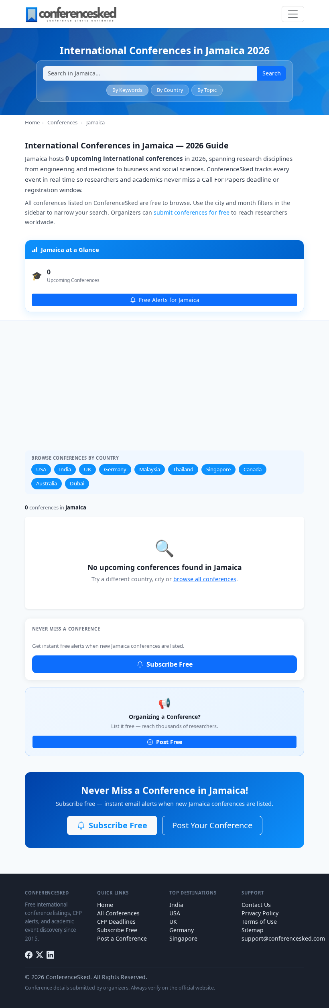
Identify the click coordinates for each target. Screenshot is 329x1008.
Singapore (218, 469)
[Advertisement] (164, 381)
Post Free (168, 742)
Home (32, 122)
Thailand (183, 469)
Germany (115, 469)
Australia (46, 483)
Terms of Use (259, 921)
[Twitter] (39, 955)
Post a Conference (122, 938)
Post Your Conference (212, 825)
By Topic (207, 90)
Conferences (62, 122)
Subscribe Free (169, 664)
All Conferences (118, 913)
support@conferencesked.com (283, 938)
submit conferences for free (191, 212)
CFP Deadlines (116, 921)
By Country (170, 90)
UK (87, 469)
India (65, 469)
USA (41, 469)
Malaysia (149, 469)
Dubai (77, 483)
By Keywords (127, 90)
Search (271, 73)
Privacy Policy (260, 913)
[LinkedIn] (50, 955)
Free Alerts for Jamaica (168, 300)
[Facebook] (28, 955)
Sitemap (253, 930)
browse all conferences (204, 579)
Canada (253, 469)
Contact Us (256, 905)
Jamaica (95, 122)
